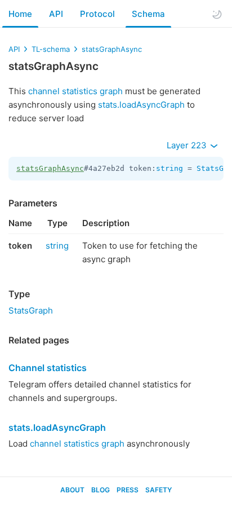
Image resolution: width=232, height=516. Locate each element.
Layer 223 (188, 145)
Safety (158, 490)
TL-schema (51, 49)
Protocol (97, 13)
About (72, 490)
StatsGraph (30, 310)
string (169, 168)
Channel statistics (47, 367)
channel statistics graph (75, 91)
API (56, 13)
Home (20, 13)
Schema (148, 13)
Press (128, 490)
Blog (100, 490)
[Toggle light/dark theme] (217, 14)
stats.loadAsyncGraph (141, 104)
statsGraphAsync (112, 49)
